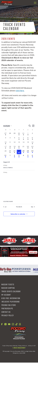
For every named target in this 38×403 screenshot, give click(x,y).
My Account (6, 295)
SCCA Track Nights (8, 202)
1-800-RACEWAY (19, 348)
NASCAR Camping (8, 288)
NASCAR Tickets (7, 284)
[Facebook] (2, 324)
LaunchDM (22, 353)
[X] (5, 324)
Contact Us (6, 312)
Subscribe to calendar (18, 214)
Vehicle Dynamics (8, 168)
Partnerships (7, 308)
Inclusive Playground (10, 301)
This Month (19, 207)
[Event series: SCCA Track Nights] (19, 199)
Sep (32, 207)
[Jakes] (19, 241)
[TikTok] (16, 324)
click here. (20, 91)
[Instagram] (13, 324)
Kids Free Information (10, 298)
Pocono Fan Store (8, 305)
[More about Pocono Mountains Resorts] (19, 336)
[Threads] (20, 324)
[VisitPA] (20, 270)
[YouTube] (9, 324)
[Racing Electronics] (19, 252)
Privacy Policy (7, 315)
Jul (6, 207)
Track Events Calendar (11, 291)
